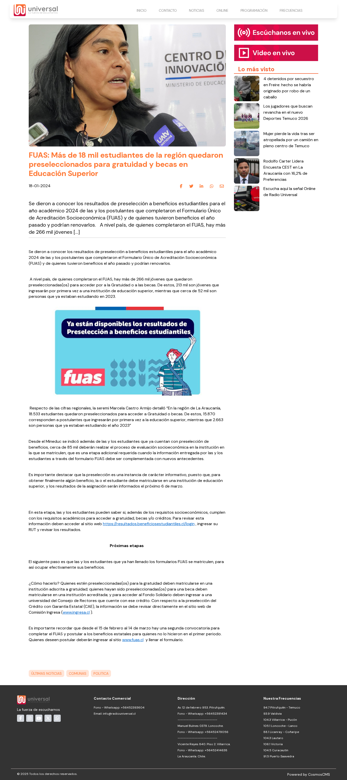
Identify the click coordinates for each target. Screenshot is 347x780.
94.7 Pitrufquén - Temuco (281, 707)
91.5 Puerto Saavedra (278, 756)
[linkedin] (201, 186)
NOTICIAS (196, 10)
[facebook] (181, 186)
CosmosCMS (319, 774)
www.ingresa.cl (76, 612)
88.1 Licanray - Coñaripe (281, 732)
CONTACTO (168, 10)
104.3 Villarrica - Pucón (280, 720)
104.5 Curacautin (275, 750)
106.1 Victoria (273, 744)
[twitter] (191, 186)
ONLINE (222, 10)
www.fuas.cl (133, 639)
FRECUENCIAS (291, 10)
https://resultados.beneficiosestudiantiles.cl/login (149, 523)
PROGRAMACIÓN (254, 10)
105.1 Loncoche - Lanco (280, 726)
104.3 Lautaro (273, 738)
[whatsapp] (212, 186)
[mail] (222, 186)
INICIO (142, 10)
